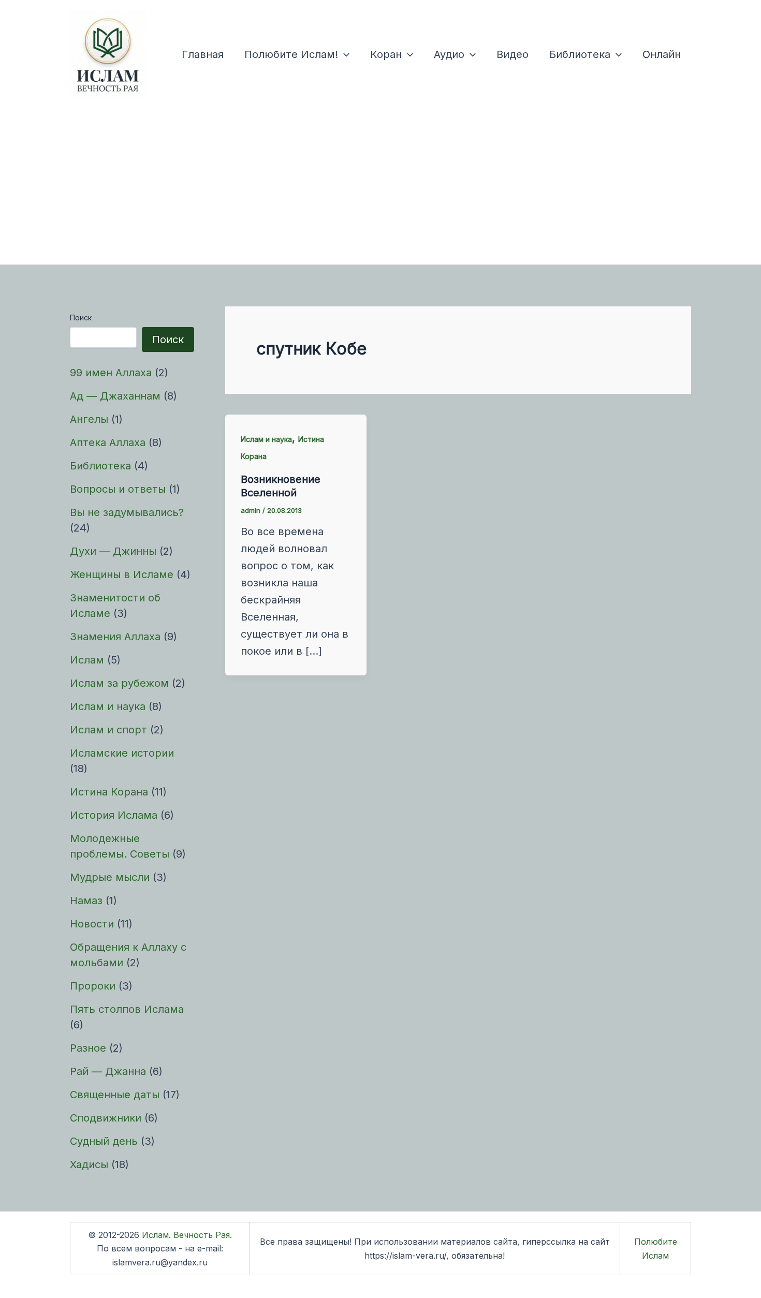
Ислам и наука (107, 706)
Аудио (449, 54)
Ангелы (89, 419)
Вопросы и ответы (118, 489)
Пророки (92, 986)
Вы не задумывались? (127, 512)
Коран (386, 54)
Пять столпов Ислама (127, 1009)
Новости (92, 924)
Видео (512, 54)
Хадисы (89, 1164)
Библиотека (579, 54)
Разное (88, 1048)
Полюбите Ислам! (291, 54)
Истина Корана (109, 792)
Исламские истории (122, 753)
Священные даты (114, 1094)
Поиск (81, 317)
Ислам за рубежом (119, 683)
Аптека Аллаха (107, 442)
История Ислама (113, 815)
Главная (203, 54)
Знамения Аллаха (115, 636)
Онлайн (661, 54)
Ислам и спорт (108, 730)
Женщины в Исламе (121, 574)
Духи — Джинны (113, 551)
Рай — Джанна (108, 1071)
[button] (343, 54)
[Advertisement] (380, 186)
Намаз (86, 900)
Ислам (87, 660)
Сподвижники (105, 1118)
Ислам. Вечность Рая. (187, 1235)
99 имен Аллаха (111, 372)
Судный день (104, 1141)
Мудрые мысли (110, 877)
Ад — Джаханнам (115, 396)
